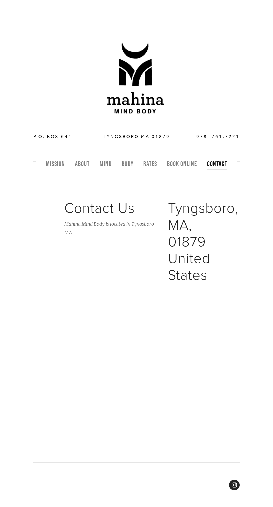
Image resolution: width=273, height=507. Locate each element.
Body (128, 163)
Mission (55, 163)
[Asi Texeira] (234, 485)
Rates (150, 163)
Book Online (182, 163)
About (82, 163)
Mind (106, 163)
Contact (217, 163)
